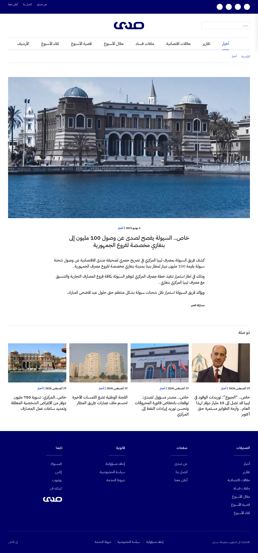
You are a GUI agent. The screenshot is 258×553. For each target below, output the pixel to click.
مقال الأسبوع (114, 44)
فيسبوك (56, 463)
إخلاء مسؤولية (115, 463)
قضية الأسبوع (81, 44)
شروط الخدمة (115, 480)
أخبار (225, 44)
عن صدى (42, 4)
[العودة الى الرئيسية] (129, 25)
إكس (58, 472)
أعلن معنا (13, 4)
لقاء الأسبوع (50, 44)
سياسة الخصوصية (112, 472)
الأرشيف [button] (23, 44)
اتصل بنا (27, 4)
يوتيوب (57, 480)
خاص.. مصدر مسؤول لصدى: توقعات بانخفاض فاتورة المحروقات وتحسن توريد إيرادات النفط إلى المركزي (162, 405)
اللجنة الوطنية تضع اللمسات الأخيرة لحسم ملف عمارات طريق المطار (100, 400)
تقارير (206, 44)
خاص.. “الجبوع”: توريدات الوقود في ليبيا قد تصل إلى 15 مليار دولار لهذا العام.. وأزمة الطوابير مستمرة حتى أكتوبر (222, 405)
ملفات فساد (145, 44)
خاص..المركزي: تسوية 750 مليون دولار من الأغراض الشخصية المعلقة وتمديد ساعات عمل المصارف (38, 402)
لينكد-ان (56, 488)
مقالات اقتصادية (178, 44)
